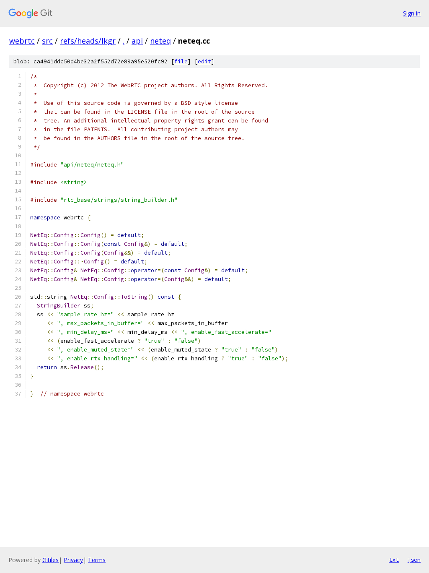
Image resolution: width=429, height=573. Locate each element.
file (181, 61)
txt (394, 559)
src (47, 41)
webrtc (22, 41)
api (137, 41)
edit (204, 61)
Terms (97, 560)
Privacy (73, 560)
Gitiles (50, 560)
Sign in (412, 13)
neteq (160, 41)
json (414, 559)
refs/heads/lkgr (88, 41)
